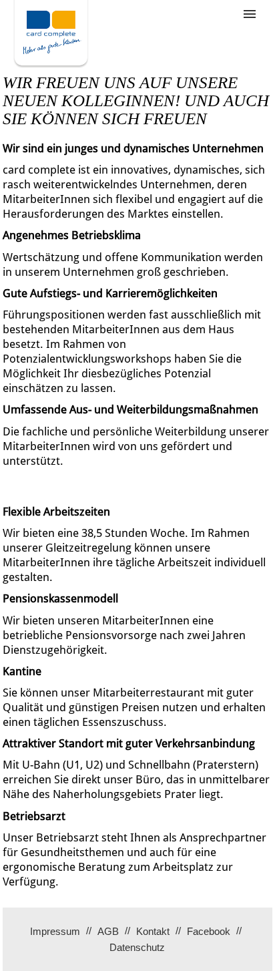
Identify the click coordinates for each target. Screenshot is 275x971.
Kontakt (153, 931)
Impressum (55, 931)
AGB (108, 931)
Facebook (208, 931)
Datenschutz (137, 947)
